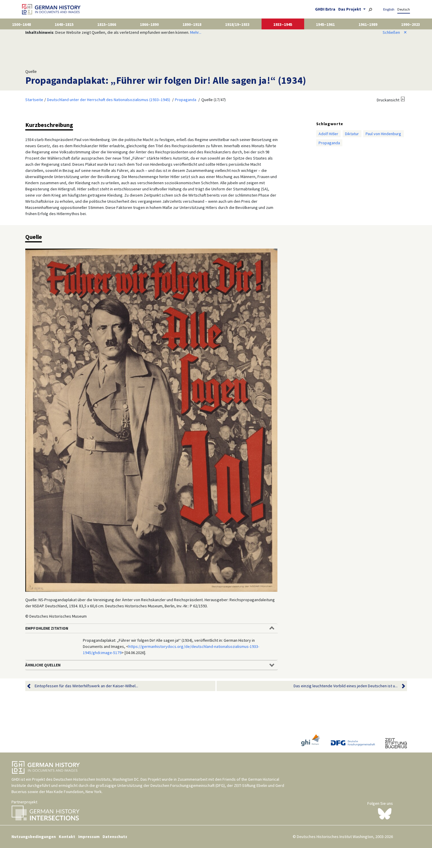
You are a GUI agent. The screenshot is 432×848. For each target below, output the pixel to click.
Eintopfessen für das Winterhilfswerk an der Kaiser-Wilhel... (86, 685)
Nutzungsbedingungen (33, 836)
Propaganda (185, 99)
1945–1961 (325, 24)
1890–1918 (191, 24)
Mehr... (195, 32)
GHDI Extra (325, 9)
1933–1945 (282, 24)
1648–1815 (64, 24)
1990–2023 (410, 24)
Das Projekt (350, 9)
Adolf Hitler (328, 133)
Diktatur (352, 133)
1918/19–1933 (237, 24)
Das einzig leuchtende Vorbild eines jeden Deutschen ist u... (346, 685)
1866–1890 (149, 24)
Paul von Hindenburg (383, 133)
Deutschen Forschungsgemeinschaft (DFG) (187, 785)
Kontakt (67, 836)
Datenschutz (115, 836)
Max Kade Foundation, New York (74, 791)
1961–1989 (368, 24)
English (388, 9)
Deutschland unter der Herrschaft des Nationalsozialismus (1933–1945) (108, 99)
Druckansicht (388, 100)
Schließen (395, 32)
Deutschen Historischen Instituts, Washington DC (96, 779)
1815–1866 (106, 24)
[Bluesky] (384, 813)
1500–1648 (21, 24)
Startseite (34, 99)
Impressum (89, 836)
